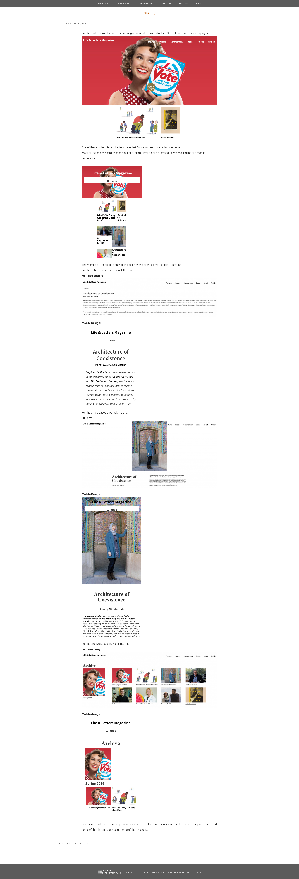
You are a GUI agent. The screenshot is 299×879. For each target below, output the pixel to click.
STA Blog (149, 13)
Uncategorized (80, 843)
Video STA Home (132, 872)
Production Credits (194, 873)
